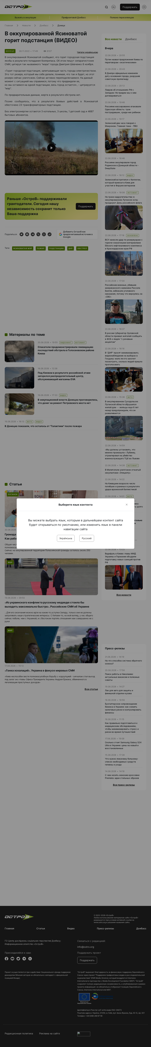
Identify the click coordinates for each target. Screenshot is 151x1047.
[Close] (126, 504)
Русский (87, 538)
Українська (65, 538)
